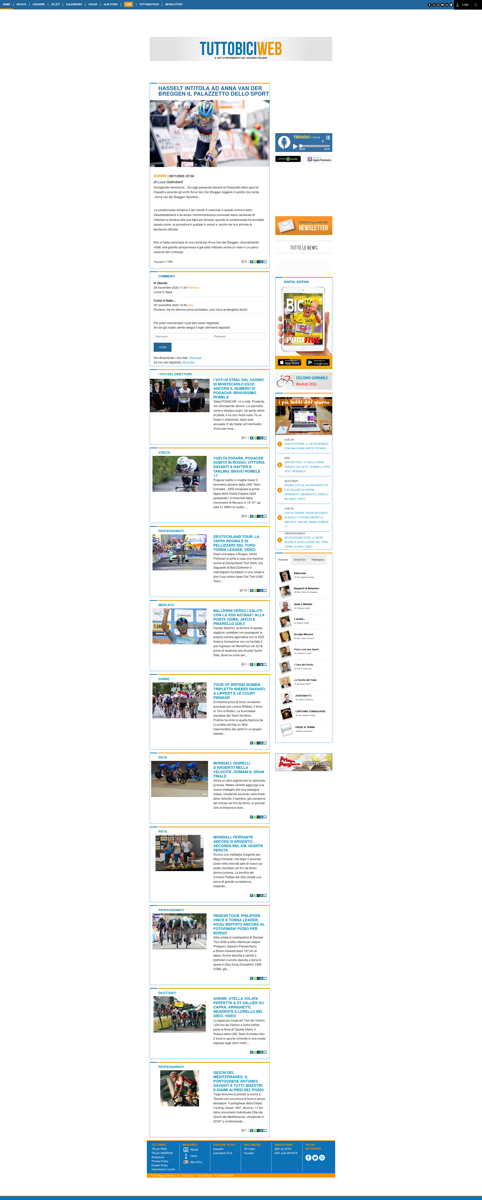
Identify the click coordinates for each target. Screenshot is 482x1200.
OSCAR (92, 4)
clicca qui (195, 357)
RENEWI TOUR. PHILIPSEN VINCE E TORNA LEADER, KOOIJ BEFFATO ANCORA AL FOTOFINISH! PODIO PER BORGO (239, 924)
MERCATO (166, 605)
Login (465, 4)
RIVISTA (21, 4)
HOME (6, 4)
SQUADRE (39, 4)
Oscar (194, 1156)
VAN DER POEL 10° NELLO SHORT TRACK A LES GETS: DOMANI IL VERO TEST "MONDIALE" (307, 466)
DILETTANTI (167, 993)
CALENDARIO (74, 4)
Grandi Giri (300, 559)
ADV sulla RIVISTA (286, 1153)
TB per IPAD (159, 1149)
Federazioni (318, 559)
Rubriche (283, 559)
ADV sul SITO (283, 1149)
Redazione (158, 1157)
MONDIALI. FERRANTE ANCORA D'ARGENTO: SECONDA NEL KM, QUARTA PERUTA (238, 843)
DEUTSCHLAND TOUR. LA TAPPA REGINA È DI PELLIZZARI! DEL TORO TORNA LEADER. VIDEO (236, 543)
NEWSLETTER (173, 4)
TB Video (249, 1149)
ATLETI (55, 4)
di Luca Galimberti (168, 181)
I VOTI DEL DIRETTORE (175, 374)
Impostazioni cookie (163, 1169)
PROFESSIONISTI (171, 531)
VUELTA (164, 452)
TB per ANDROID (162, 1153)
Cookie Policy (160, 1165)
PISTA (162, 757)
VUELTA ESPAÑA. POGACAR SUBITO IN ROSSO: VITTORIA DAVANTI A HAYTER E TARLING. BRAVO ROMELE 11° (239, 466)
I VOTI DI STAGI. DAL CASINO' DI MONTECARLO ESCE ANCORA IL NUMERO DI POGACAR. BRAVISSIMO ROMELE (239, 388)
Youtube (249, 1153)
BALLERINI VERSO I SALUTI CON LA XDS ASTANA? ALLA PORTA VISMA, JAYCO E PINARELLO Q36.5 (239, 617)
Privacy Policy (160, 1161)
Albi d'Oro (196, 1162)
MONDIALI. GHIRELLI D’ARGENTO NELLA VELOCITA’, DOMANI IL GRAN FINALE (238, 769)
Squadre (218, 1149)
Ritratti (194, 1149)
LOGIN (162, 347)
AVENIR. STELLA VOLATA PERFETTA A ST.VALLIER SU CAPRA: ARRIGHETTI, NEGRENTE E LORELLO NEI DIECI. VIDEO (238, 1007)
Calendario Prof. (223, 1153)
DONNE (160, 175)
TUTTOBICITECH (149, 4)
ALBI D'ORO (111, 4)
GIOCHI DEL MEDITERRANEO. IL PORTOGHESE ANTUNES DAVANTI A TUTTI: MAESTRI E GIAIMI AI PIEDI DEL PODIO (238, 1081)
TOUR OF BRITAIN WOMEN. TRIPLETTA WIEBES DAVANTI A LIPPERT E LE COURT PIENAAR (239, 691)
